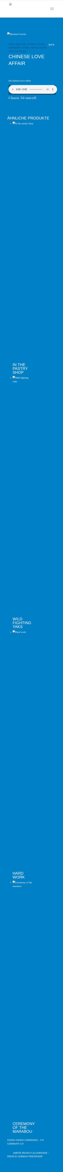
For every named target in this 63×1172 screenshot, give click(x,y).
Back (52, 45)
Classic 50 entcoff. (23, 98)
